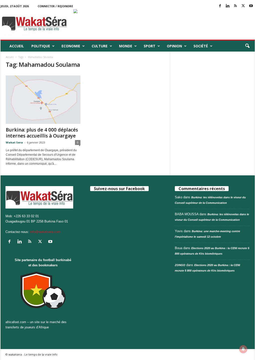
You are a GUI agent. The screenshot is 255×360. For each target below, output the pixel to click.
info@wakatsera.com (45, 232)
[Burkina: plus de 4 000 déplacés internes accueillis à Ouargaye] (43, 99)
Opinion (174, 46)
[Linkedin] (228, 6)
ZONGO (180, 265)
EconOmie (71, 46)
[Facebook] (220, 6)
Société (200, 46)
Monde (125, 46)
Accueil (16, 46)
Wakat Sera (14, 142)
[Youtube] (251, 6)
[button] (247, 46)
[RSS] (236, 6)
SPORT (149, 46)
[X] (243, 6)
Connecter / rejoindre (55, 6)
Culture (100, 46)
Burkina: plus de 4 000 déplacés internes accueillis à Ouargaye (42, 133)
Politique (40, 46)
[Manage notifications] (243, 349)
